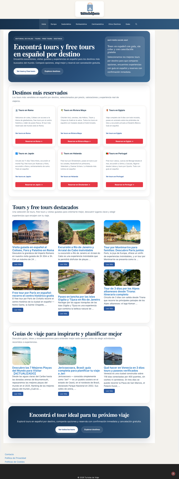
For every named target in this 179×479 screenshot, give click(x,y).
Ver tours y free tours (26, 71)
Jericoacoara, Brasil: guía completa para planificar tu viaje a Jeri (79, 370)
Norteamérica (81, 24)
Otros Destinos (114, 24)
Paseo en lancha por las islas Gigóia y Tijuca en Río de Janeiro (79, 298)
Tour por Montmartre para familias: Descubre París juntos (124, 249)
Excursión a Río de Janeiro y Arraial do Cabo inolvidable (76, 249)
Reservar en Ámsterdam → (79, 185)
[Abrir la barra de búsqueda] (136, 24)
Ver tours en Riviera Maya (71, 133)
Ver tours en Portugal (115, 176)
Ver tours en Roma (23, 133)
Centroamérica (98, 24)
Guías (128, 24)
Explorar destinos (52, 71)
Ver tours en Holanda (69, 176)
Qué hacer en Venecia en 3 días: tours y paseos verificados (124, 369)
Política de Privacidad (15, 458)
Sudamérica (66, 24)
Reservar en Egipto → (124, 141)
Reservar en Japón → (34, 185)
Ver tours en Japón (23, 176)
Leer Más (17, 264)
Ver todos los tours (66, 429)
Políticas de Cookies (15, 462)
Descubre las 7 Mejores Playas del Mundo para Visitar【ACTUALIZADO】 (32, 370)
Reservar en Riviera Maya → (79, 141)
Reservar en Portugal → (124, 185)
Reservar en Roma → (33, 141)
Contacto (9, 454)
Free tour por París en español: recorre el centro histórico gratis (33, 294)
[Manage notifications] (173, 474)
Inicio (44, 24)
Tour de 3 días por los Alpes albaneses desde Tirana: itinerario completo (121, 291)
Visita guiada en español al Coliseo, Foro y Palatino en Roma (33, 249)
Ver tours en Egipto (114, 133)
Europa (54, 24)
